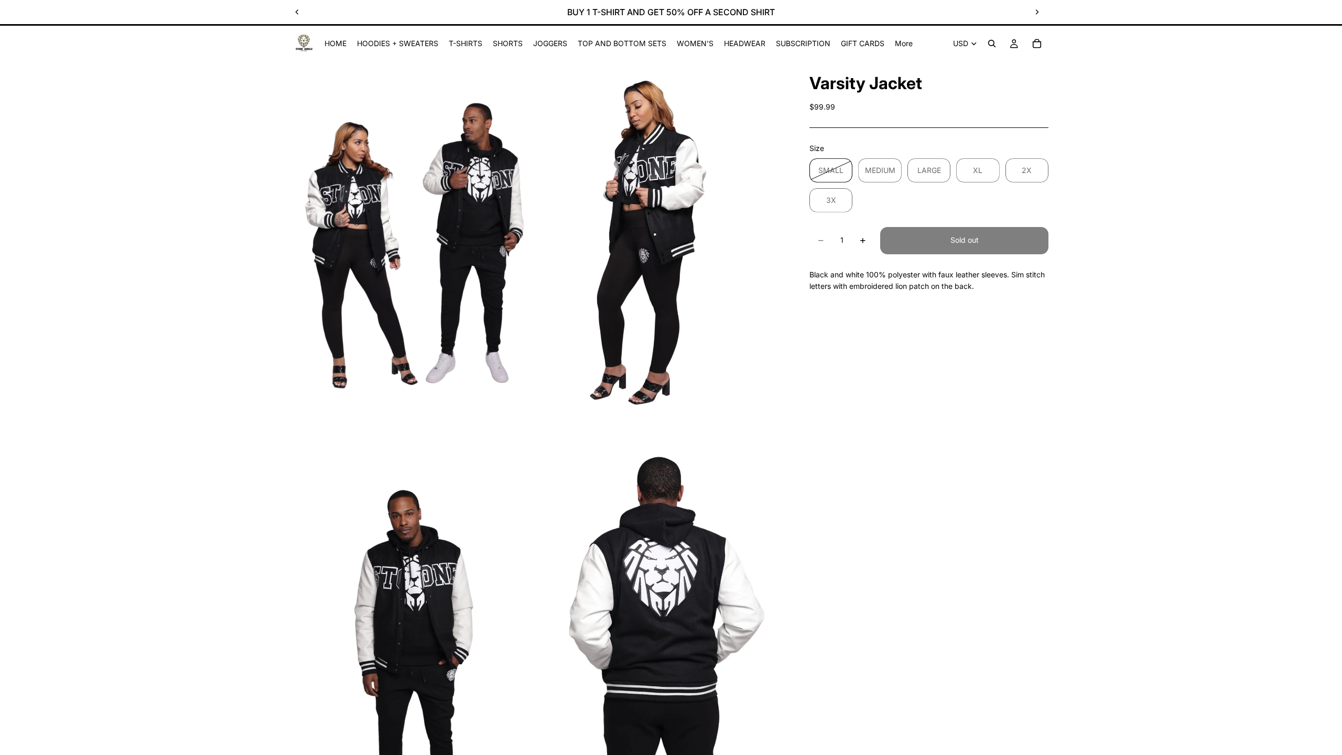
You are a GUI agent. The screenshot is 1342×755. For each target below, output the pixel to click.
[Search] (991, 43)
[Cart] (1036, 43)
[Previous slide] (297, 12)
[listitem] (904, 43)
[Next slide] (1036, 12)
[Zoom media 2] (662, 243)
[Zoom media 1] (416, 243)
